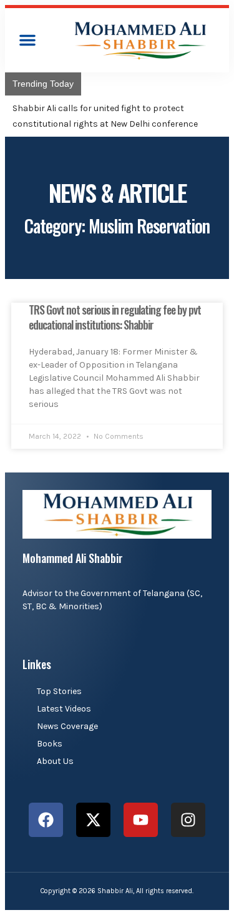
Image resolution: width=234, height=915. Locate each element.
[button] (27, 40)
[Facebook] (46, 820)
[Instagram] (188, 820)
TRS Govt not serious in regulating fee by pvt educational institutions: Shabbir (115, 316)
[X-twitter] (93, 820)
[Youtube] (141, 820)
